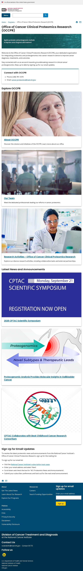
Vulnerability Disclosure (11, 524)
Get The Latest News (10, 490)
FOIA (3, 513)
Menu (6, 15)
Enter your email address (65, 494)
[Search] (45, 15)
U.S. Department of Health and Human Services (17, 561)
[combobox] (28, 15)
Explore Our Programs (10, 498)
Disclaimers (6, 520)
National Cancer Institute (10, 565)
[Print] (77, 22)
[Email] (80, 22)
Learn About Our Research (12, 494)
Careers (33, 490)
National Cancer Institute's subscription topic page (30, 464)
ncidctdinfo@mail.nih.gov (11, 546)
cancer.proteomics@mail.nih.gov (24, 80)
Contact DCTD (27, 546)
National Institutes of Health (11, 563)
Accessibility (6, 509)
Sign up (61, 503)
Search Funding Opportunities (41, 494)
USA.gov (4, 568)
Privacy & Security (8, 517)
